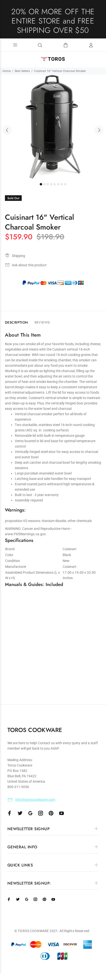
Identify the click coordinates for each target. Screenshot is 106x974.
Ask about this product (29, 265)
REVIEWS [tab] (42, 322)
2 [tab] (44, 184)
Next (99, 130)
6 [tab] (58, 184)
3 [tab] (48, 184)
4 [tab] (51, 184)
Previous (7, 130)
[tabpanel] (53, 127)
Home (6, 71)
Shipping (18, 256)
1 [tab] (41, 184)
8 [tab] (65, 184)
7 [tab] (61, 184)
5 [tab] (54, 184)
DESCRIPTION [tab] (16, 322)
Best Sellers (22, 71)
